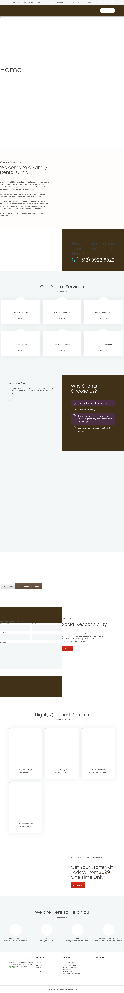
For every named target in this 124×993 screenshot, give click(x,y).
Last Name (36, 624)
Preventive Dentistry (103, 312)
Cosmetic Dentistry (62, 312)
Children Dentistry (21, 344)
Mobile (3, 633)
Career (38, 971)
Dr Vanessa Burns (25, 824)
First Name (4, 624)
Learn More (67, 648)
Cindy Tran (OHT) (62, 770)
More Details (8, 586)
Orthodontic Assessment (71, 974)
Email (34, 633)
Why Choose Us (41, 963)
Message (4, 642)
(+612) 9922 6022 (95, 260)
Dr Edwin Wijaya (25, 770)
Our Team (39, 965)
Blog (37, 969)
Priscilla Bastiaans (98, 770)
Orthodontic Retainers (103, 344)
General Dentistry (21, 312)
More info (20, 318)
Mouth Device (68, 971)
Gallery (38, 967)
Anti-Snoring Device (62, 344)
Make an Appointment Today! (29, 586)
